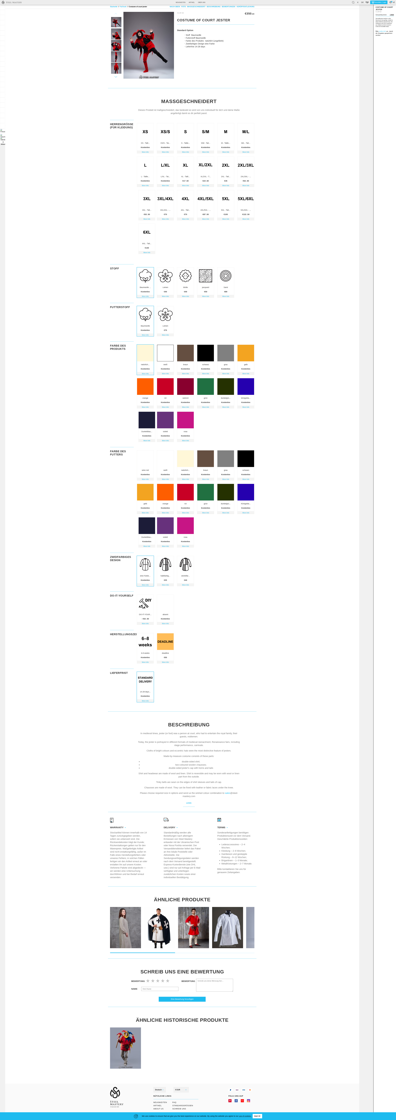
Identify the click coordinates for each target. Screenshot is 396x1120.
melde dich (382, 31)
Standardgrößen (182, 1106)
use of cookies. (245, 1116)
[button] (115, 76)
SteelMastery (12, 2)
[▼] (2, 130)
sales (227, 793)
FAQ (174, 1102)
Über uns (201, 2)
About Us (158, 1109)
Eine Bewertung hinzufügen (182, 999)
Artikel (192, 2)
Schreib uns (179, 1109)
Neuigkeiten (180, 2)
